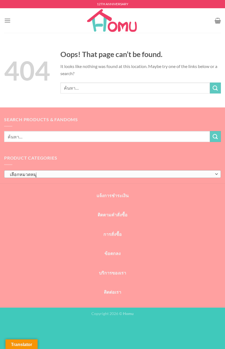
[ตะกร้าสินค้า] (218, 21)
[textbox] (111, 174)
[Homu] (112, 21)
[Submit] (215, 88)
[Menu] (7, 20)
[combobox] (112, 174)
